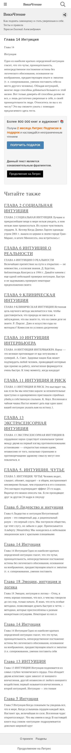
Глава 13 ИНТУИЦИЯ (25, 661)
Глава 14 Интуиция (22, 544)
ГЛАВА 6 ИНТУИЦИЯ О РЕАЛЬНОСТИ (27, 250)
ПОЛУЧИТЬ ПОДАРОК (25, 145)
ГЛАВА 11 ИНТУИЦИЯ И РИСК (35, 380)
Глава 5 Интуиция (21, 698)
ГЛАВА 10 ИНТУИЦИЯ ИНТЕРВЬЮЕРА (26, 340)
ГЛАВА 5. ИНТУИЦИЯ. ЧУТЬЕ (34, 469)
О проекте (26, 738)
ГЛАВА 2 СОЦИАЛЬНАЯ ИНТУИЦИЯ (28, 207)
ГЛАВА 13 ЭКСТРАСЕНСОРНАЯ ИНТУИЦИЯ (25, 423)
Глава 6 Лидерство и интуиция (33, 507)
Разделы (41, 738)
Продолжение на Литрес (25, 173)
